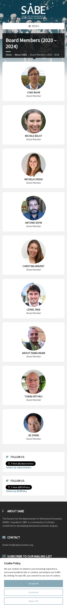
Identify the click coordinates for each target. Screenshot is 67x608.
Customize (33, 592)
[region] (33, 583)
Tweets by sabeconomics (18, 467)
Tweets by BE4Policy (16, 491)
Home (9, 54)
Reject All (33, 601)
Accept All (33, 583)
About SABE (21, 54)
